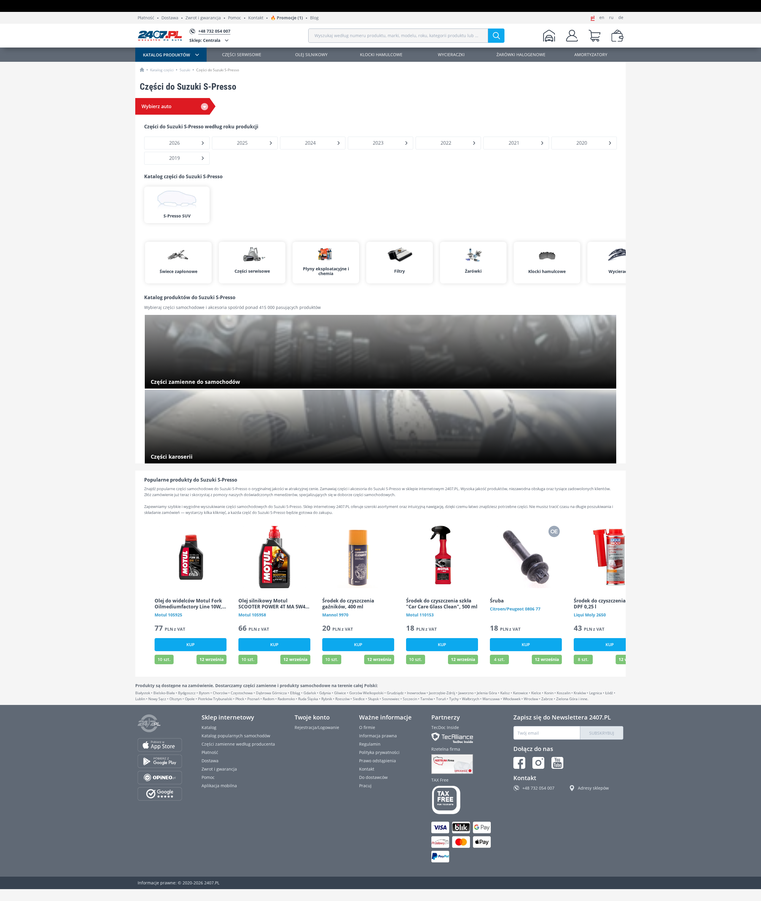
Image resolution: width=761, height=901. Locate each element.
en (601, 17)
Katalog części (162, 69)
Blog (314, 17)
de (620, 17)
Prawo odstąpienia (377, 760)
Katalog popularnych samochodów (236, 736)
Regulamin (369, 744)
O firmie (367, 727)
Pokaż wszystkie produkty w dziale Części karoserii (201, 457)
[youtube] (557, 763)
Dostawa (169, 17)
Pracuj (365, 785)
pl (593, 17)
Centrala (204, 40)
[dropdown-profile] (572, 36)
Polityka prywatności (379, 752)
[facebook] (519, 763)
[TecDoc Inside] (462, 738)
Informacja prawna (378, 736)
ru (611, 17)
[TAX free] (462, 800)
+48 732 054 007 (538, 788)
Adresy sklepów (593, 788)
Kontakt (255, 17)
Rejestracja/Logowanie (317, 727)
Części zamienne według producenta (238, 744)
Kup (190, 644)
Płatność (146, 17)
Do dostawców (373, 777)
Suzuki (185, 69)
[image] (191, 557)
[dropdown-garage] (549, 36)
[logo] (160, 35)
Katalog (209, 727)
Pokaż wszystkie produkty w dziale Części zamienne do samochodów (219, 382)
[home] (142, 69)
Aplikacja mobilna (219, 785)
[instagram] (538, 763)
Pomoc (234, 17)
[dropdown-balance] (617, 36)
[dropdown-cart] (594, 36)
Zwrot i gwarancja (203, 17)
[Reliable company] (462, 764)
